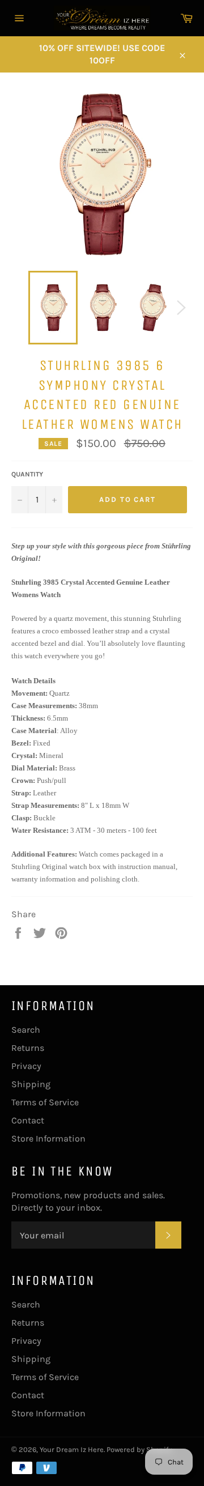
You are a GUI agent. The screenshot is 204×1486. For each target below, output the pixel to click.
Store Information (48, 1138)
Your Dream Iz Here (72, 1449)
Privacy (26, 1066)
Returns (27, 1047)
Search (25, 1029)
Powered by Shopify (139, 1449)
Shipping (30, 1084)
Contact (27, 1120)
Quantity (27, 474)
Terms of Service (45, 1102)
